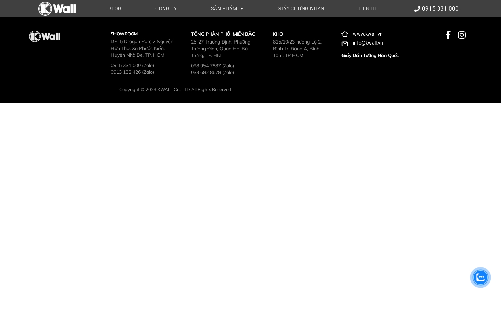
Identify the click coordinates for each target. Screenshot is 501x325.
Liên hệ (368, 8)
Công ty (166, 8)
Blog (114, 8)
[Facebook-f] (448, 35)
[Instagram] (461, 35)
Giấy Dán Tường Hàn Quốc (370, 55)
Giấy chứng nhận (301, 8)
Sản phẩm (224, 8)
